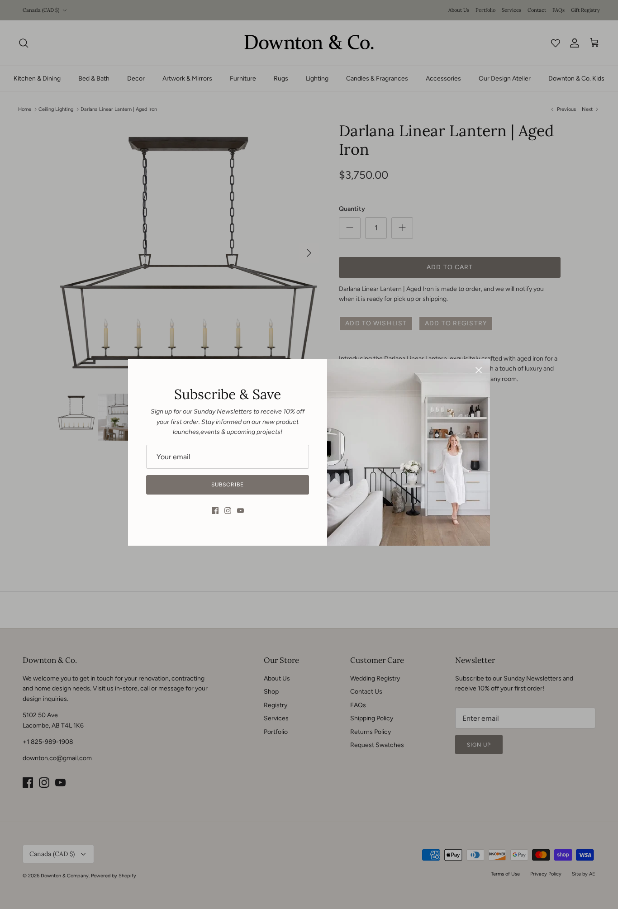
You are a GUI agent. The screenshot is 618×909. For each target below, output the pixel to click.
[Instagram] (227, 510)
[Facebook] (215, 510)
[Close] (479, 370)
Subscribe (227, 484)
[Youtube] (240, 510)
